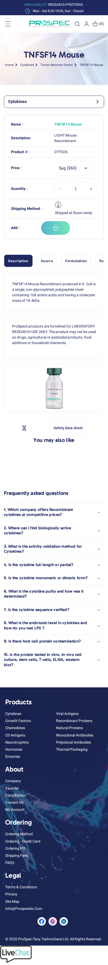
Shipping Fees (16, 855)
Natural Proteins (69, 728)
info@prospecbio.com (23, 908)
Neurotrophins (17, 742)
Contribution (15, 795)
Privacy (11, 894)
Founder (12, 788)
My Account (15, 809)
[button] (77, 24)
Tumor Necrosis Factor (56, 65)
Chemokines (15, 728)
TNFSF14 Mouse (91, 65)
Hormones (13, 749)
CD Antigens (15, 735)
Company (13, 781)
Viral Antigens (67, 714)
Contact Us (14, 802)
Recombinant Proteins (74, 721)
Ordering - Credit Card (22, 841)
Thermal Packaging (72, 749)
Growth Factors (18, 721)
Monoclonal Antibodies (74, 735)
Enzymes (12, 756)
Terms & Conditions (21, 887)
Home (9, 65)
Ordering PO (15, 848)
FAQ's (9, 862)
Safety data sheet (68, 428)
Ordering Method (19, 834)
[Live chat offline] (16, 961)
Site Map (12, 901)
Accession (36, 427)
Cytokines (27, 65)
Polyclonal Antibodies (73, 742)
